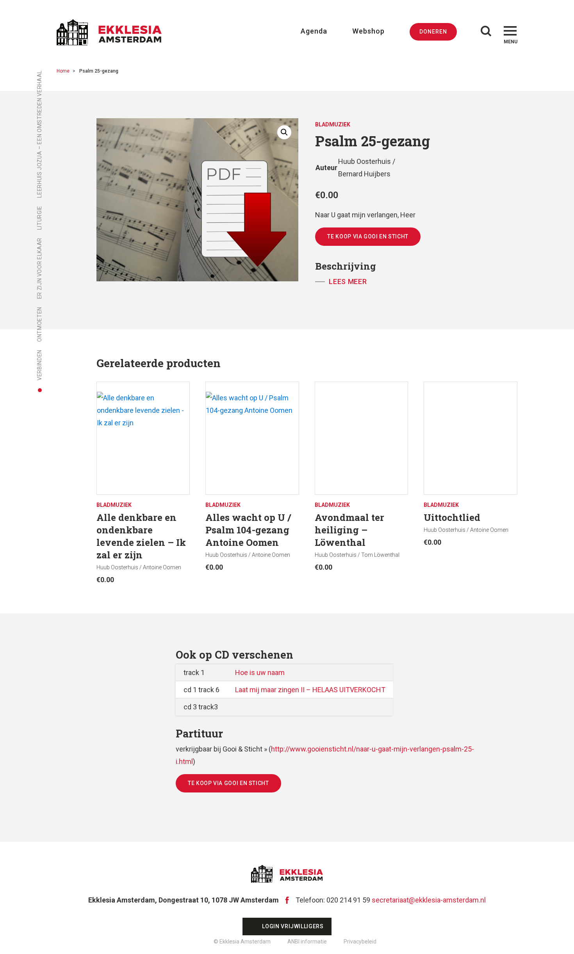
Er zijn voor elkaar (39, 268)
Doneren (433, 31)
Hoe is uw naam (260, 672)
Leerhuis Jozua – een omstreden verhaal (39, 134)
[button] (284, 132)
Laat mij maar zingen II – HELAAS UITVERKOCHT (310, 690)
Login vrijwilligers (292, 926)
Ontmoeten (39, 324)
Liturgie (39, 218)
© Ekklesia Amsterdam (242, 941)
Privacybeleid (360, 941)
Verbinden (39, 365)
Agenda (314, 31)
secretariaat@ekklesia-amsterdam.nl (429, 900)
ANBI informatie (307, 941)
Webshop (368, 31)
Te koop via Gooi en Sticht (367, 236)
